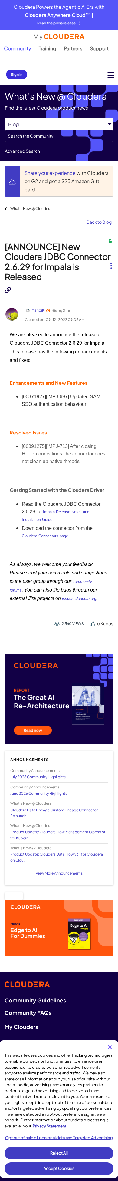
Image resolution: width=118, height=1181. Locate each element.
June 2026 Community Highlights (38, 793)
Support (99, 48)
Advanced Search (22, 151)
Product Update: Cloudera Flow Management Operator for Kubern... (57, 835)
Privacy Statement (49, 1126)
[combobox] (59, 136)
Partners (73, 48)
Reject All (58, 1153)
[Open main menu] (111, 74)
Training (47, 48)
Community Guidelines (35, 1000)
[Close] (109, 1047)
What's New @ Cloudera (30, 208)
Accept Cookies (59, 1168)
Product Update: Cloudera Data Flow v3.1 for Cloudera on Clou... (56, 857)
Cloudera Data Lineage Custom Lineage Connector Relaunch (54, 813)
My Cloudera (21, 1026)
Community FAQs (28, 1012)
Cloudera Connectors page (45, 536)
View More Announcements (59, 873)
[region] (59, 1109)
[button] (111, 261)
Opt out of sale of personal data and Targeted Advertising (59, 1137)
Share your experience (51, 173)
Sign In (16, 74)
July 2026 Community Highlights (38, 777)
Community (17, 48)
